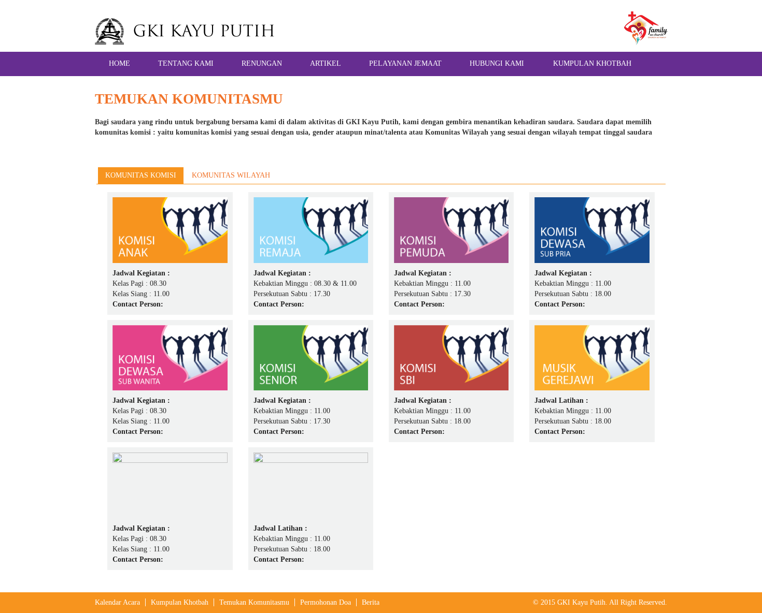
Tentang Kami (186, 63)
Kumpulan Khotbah (592, 63)
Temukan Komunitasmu (254, 602)
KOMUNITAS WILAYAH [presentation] (231, 175)
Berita (370, 602)
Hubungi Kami (497, 63)
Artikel (325, 63)
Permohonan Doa (325, 602)
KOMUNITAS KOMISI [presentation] (140, 175)
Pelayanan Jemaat (405, 63)
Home (119, 63)
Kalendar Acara (117, 602)
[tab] (141, 175)
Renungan (262, 63)
